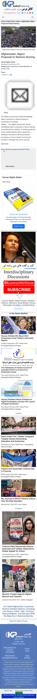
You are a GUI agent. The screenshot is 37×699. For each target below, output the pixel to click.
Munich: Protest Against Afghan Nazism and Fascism (17, 595)
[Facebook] (3, 75)
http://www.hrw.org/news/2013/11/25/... (15, 149)
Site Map (27, 658)
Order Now (18, 226)
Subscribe (18, 309)
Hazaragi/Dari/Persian (9, 658)
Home (3, 21)
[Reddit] (9, 75)
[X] (11, 75)
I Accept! (19, 693)
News (18, 21)
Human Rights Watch (8, 62)
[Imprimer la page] (7, 75)
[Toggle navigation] (32, 17)
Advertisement (10, 656)
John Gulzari (22, 504)
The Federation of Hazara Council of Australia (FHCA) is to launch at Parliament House (16, 370)
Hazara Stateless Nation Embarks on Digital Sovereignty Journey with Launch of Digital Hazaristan (18, 401)
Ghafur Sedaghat (27, 600)
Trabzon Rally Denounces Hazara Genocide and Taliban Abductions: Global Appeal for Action (18, 549)
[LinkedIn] (5, 75)
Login (27, 656)
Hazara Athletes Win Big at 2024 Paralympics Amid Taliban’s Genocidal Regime (17, 338)
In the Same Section (18, 313)
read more (4, 144)
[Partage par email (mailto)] (2, 75)
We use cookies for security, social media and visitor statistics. (19, 696)
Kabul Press (11, 21)
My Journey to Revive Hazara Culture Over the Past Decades (18, 500)
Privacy (27, 649)
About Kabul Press (10, 647)
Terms (27, 651)
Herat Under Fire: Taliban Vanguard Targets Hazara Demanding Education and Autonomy (17, 439)
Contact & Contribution (9, 651)
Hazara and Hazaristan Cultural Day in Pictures (17, 470)
